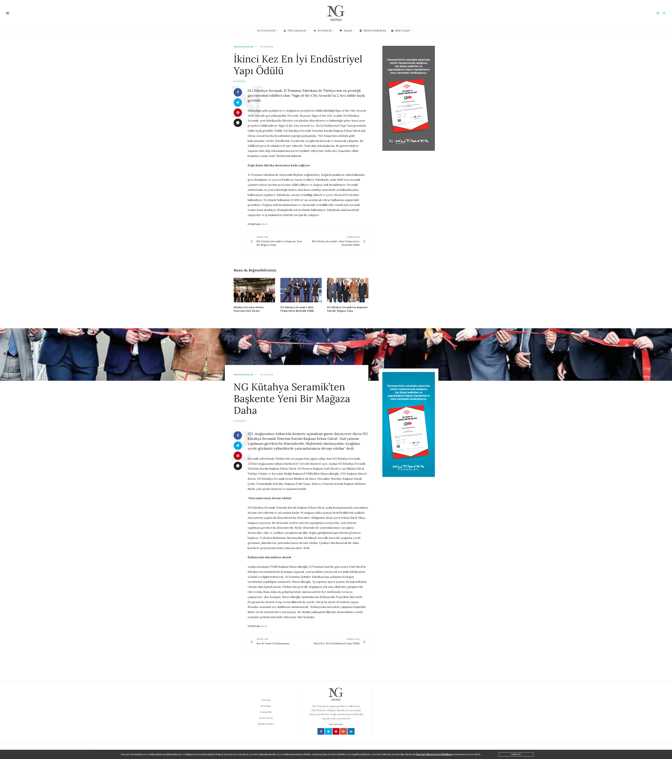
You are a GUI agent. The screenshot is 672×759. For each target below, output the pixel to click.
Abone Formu (266, 718)
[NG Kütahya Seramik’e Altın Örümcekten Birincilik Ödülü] (301, 290)
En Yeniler (324, 30)
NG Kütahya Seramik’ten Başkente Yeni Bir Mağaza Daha (292, 398)
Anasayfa (266, 700)
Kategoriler (266, 712)
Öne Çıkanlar (297, 30)
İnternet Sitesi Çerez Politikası (434, 754)
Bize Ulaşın (402, 30)
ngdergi (241, 81)
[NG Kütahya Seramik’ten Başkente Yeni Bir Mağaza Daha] (347, 290)
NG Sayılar (266, 706)
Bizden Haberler (374, 30)
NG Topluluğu (266, 30)
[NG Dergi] (336, 13)
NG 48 (264, 224)
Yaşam (348, 30)
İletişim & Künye (266, 723)
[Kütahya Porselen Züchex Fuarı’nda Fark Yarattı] (254, 290)
